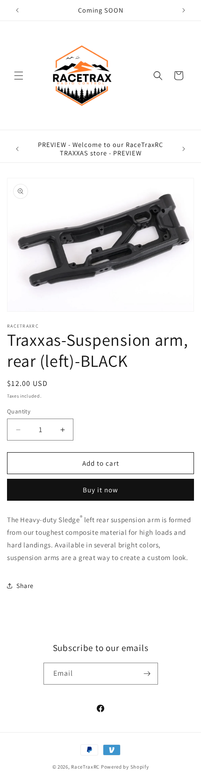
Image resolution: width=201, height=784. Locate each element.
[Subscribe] (147, 674)
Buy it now (100, 489)
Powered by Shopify (125, 766)
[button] (18, 75)
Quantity (18, 411)
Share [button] (25, 585)
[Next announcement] (183, 10)
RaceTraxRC (85, 766)
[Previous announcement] (17, 10)
